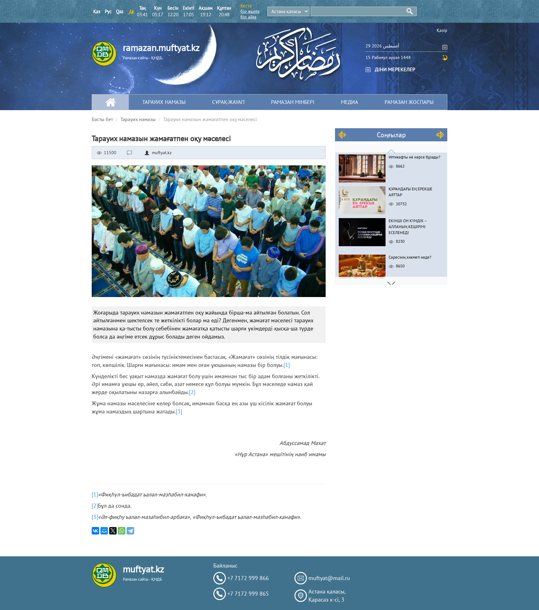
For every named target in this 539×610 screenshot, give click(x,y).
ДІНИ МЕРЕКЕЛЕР (395, 69)
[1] (287, 364)
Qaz (120, 11)
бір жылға (250, 11)
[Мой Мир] (104, 530)
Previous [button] (391, 149)
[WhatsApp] (121, 530)
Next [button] (391, 281)
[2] (192, 392)
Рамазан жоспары (409, 102)
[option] (391, 167)
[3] (179, 411)
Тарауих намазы (164, 102)
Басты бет (102, 119)
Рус (108, 11)
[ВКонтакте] (95, 530)
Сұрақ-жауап (228, 102)
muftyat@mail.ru (329, 578)
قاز (131, 11)
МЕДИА (349, 102)
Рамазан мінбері (292, 102)
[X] (113, 530)
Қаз (96, 11)
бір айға (248, 17)
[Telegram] (130, 530)
